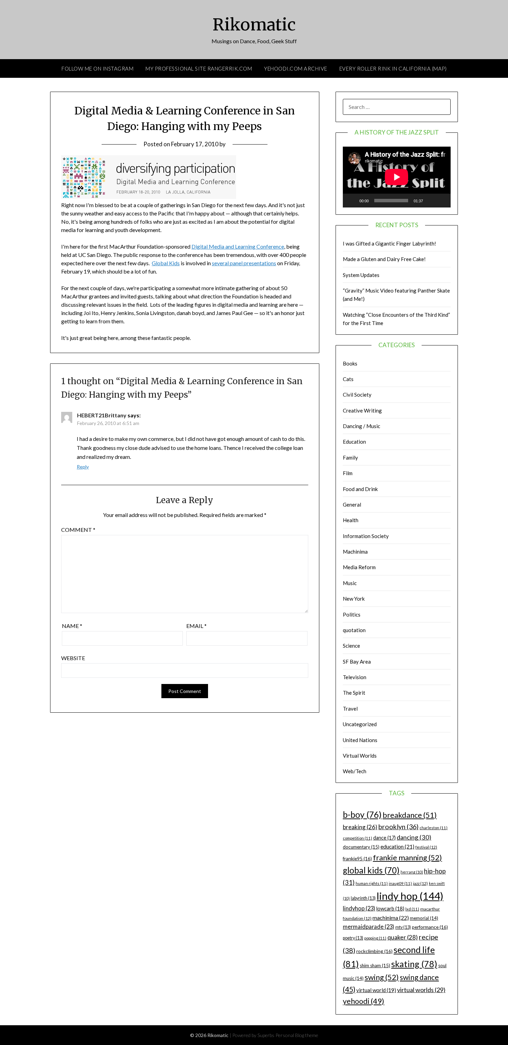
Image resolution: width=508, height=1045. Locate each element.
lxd (412, 909)
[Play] (351, 200)
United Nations (360, 740)
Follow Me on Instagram (97, 68)
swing (382, 977)
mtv (403, 927)
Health (350, 520)
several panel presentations (244, 263)
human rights (372, 883)
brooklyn (398, 827)
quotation (354, 630)
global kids (371, 870)
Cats (348, 379)
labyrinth (363, 898)
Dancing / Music (361, 426)
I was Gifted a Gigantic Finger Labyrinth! (389, 243)
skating (414, 964)
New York (354, 598)
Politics (351, 614)
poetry (353, 938)
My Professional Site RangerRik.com (198, 68)
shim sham (375, 965)
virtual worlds (421, 989)
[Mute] (430, 200)
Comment (78, 529)
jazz (420, 883)
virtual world (376, 990)
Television (354, 677)
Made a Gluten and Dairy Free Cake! (384, 259)
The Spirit (354, 693)
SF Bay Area (357, 661)
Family (350, 457)
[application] (397, 177)
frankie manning (407, 857)
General (352, 504)
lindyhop (359, 908)
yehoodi (363, 1001)
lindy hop (410, 896)
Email (196, 625)
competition (357, 838)
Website (73, 658)
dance (384, 838)
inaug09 (400, 883)
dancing (414, 837)
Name (72, 625)
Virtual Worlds (360, 755)
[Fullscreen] (441, 200)
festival (426, 847)
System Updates (361, 275)
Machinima (355, 551)
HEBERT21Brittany (101, 415)
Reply (83, 467)
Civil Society (357, 394)
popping (375, 938)
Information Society (366, 536)
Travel (350, 708)
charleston (434, 827)
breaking (360, 827)
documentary (361, 847)
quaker (402, 937)
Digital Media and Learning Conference (237, 246)
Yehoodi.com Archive (295, 68)
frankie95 (357, 858)
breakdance (410, 815)
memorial (424, 918)
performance (430, 927)
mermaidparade (368, 926)
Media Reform (359, 567)
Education (354, 441)
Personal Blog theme (296, 1035)
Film (347, 473)
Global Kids (166, 263)
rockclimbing (374, 951)
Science (351, 645)
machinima (391, 917)
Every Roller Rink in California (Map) (393, 68)
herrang (412, 872)
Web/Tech (354, 771)
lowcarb (390, 909)
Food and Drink (360, 489)
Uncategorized (360, 724)
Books (350, 363)
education (397, 846)
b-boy (362, 814)
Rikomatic (254, 24)
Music (350, 583)
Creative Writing (362, 410)
